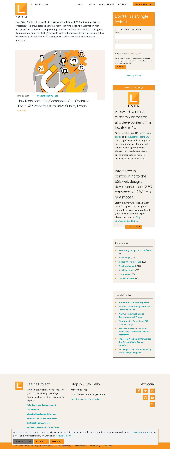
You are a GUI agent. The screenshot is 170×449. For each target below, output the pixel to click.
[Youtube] (152, 397)
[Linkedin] (152, 391)
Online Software (126, 278)
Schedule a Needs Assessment (41, 405)
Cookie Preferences (64, 446)
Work (92, 4)
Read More (21, 111)
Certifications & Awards (38, 423)
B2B (56, 96)
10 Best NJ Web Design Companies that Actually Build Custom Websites (134, 342)
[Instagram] (145, 397)
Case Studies (33, 409)
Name (117, 32)
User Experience (45, 96)
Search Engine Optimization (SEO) (135, 250)
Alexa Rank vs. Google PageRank (134, 302)
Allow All (57, 441)
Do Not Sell (108, 446)
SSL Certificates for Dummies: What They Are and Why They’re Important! (133, 331)
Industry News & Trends (130, 261)
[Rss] (152, 404)
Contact (123, 4)
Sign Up (120, 67)
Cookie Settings (23, 441)
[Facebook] (138, 391)
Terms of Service (80, 446)
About (81, 4)
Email (117, 42)
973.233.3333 (41, 4)
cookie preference (141, 432)
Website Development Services (41, 414)
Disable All (41, 441)
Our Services (106, 4)
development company (137, 136)
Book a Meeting (144, 4)
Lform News (124, 274)
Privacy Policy (134, 75)
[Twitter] (145, 391)
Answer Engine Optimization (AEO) (43, 427)
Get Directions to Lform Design (85, 399)
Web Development (127, 266)
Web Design (124, 257)
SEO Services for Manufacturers (42, 418)
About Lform (133, 227)
